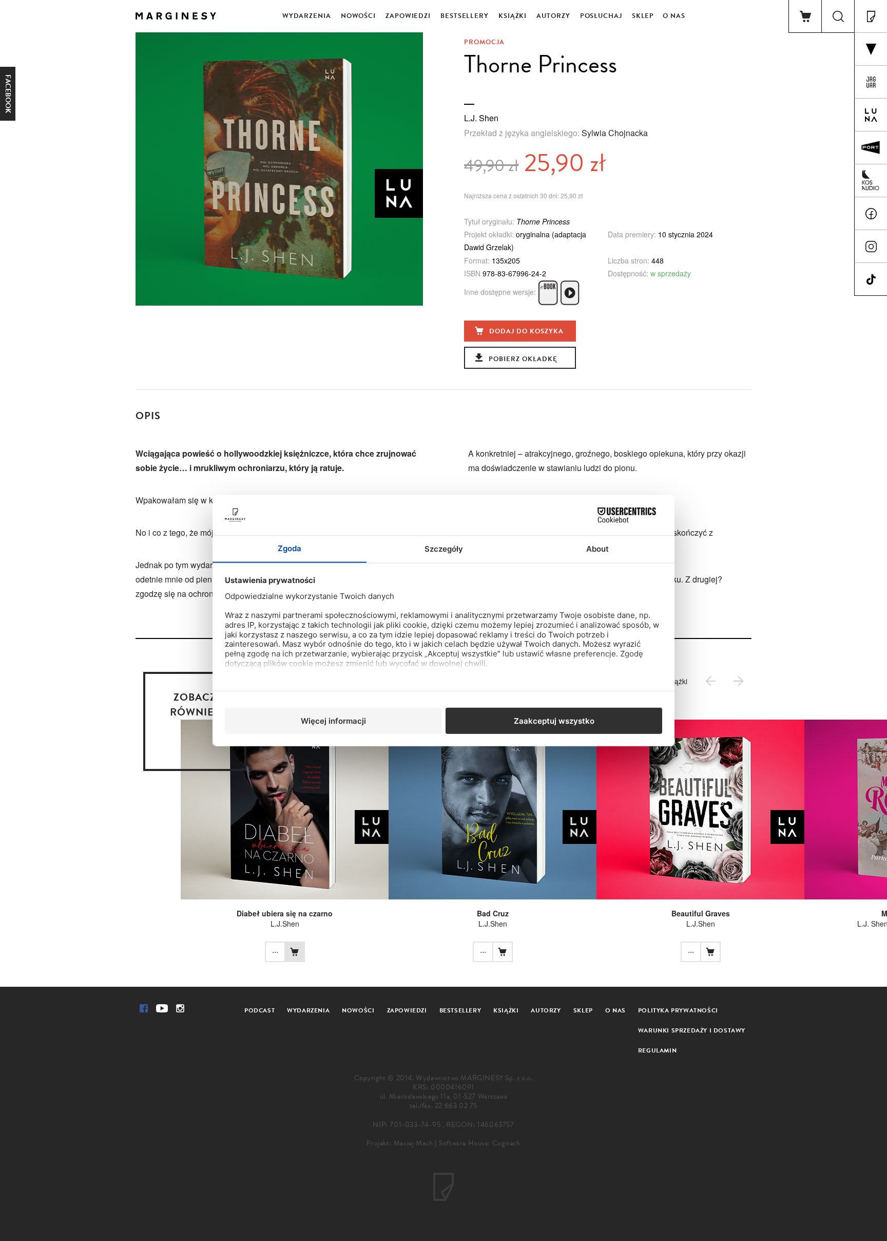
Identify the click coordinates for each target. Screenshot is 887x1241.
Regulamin (657, 1050)
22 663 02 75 (456, 1105)
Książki (512, 16)
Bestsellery (464, 16)
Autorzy (553, 16)
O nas (674, 16)
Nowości (358, 16)
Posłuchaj (601, 16)
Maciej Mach (413, 1143)
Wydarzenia (306, 16)
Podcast (259, 1010)
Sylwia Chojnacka (615, 133)
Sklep (643, 16)
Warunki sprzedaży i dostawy (691, 1030)
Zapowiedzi (408, 16)
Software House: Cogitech (479, 1143)
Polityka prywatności (678, 1010)
